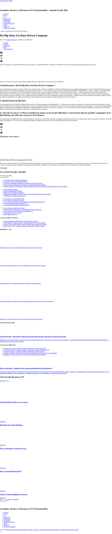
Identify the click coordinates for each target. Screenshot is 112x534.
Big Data (6, 44)
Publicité (14, 529)
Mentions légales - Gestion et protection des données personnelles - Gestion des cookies (48, 529)
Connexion (8, 499)
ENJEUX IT (7, 18)
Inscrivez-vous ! (4, 380)
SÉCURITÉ (7, 22)
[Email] (56, 61)
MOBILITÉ (7, 20)
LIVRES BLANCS (9, 23)
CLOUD (6, 14)
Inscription (15, 499)
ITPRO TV (7, 26)
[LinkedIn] (56, 55)
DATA (5, 15)
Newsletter (20, 529)
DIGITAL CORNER (9, 28)
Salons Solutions (8, 49)
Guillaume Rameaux (11, 39)
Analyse (6, 42)
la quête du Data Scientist (80, 89)
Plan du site (75, 529)
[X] (56, 58)
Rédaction (9, 529)
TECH (5, 25)
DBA (5, 47)
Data (2, 31)
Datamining (7, 46)
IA (4, 17)
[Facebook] (56, 52)
